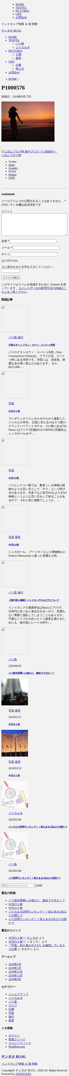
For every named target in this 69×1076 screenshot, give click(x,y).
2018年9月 (14, 979)
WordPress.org (16, 1046)
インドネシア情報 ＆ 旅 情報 (19, 1063)
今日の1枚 (13, 478)
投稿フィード (16, 1039)
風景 (18, 58)
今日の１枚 (14, 411)
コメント (7, 211)
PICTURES (15, 50)
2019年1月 (14, 968)
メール (6, 247)
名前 (5, 241)
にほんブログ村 (11, 155)
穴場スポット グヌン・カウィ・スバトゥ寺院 (31, 345)
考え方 (20, 68)
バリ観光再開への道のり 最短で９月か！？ (31, 673)
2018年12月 (15, 971)
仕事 (18, 65)
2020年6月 (14, 964)
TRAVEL (14, 40)
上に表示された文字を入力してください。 (28, 266)
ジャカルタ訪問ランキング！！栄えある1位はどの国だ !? (37, 826)
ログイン (14, 1035)
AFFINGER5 (23, 1073)
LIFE (11, 61)
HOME (12, 37)
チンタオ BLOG (11, 30)
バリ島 (20, 43)
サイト (5, 254)
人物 (18, 54)
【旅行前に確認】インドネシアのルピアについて (33, 600)
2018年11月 (15, 975)
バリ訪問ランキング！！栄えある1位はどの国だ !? (34, 878)
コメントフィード (19, 1043)
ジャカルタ (23, 47)
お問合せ (14, 72)
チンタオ (32, 937)
